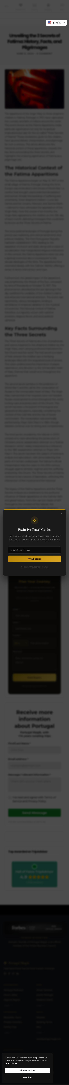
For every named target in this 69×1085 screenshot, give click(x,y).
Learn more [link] (11, 1063)
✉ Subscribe (34, 558)
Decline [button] (27, 1077)
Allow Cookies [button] (27, 1070)
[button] (56, 22)
